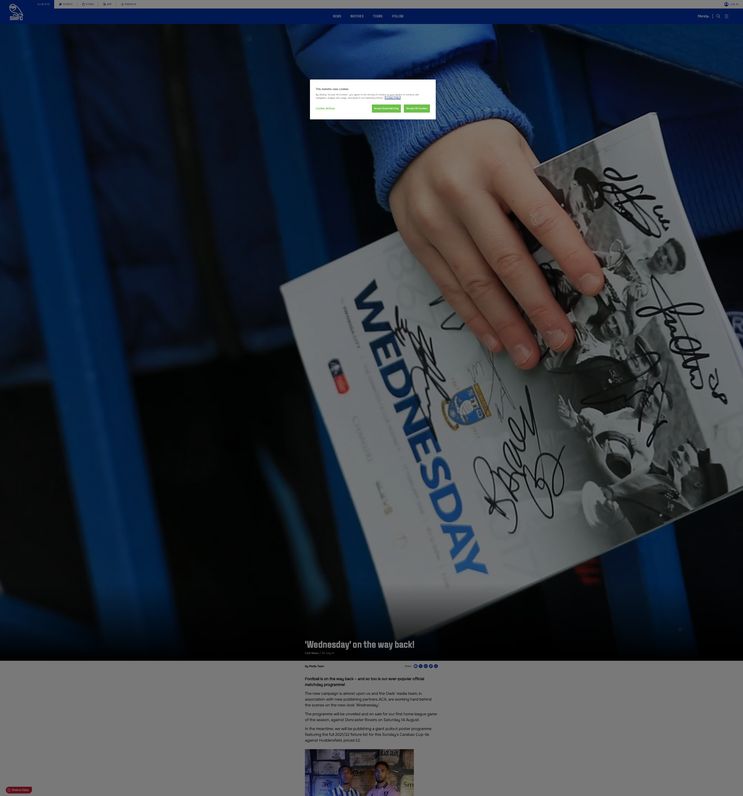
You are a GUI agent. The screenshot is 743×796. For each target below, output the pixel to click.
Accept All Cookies (416, 108)
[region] (373, 99)
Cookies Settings (325, 108)
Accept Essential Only (386, 108)
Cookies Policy (392, 98)
